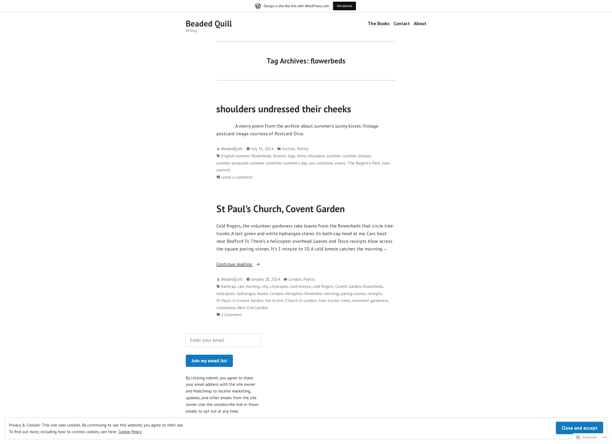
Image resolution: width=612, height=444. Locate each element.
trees (345, 300)
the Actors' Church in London (291, 300)
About (420, 23)
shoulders (316, 156)
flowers (279, 156)
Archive (288, 148)
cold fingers (323, 286)
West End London (252, 307)
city (265, 286)
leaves (262, 293)
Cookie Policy (130, 431)
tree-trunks (329, 300)
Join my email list (209, 361)
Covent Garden (348, 286)
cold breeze (300, 286)
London (294, 279)
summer (334, 156)
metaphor (293, 293)
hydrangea (246, 293)
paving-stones (353, 293)
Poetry (302, 148)
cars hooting (249, 286)
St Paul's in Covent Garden (239, 300)
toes (385, 163)
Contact (401, 23)
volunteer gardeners (370, 300)
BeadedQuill (231, 148)
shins (301, 156)
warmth (223, 170)
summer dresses (357, 156)
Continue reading (234, 264)
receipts (374, 293)
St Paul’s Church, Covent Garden (280, 208)
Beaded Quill (209, 23)
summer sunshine (265, 163)
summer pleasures (232, 163)
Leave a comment (236, 177)
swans (340, 163)
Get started (344, 6)
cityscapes (279, 286)
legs (291, 156)
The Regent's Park (363, 163)
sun (312, 163)
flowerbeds (261, 156)
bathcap (228, 286)
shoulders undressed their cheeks (283, 108)
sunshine (325, 163)
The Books (379, 23)
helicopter (225, 293)
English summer (235, 156)
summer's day (295, 163)
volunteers (225, 307)
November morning (321, 293)
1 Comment (231, 315)
